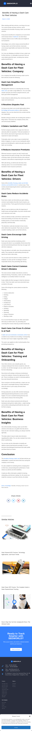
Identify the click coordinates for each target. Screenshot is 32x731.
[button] (30, 716)
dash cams (4, 90)
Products (3, 681)
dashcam (16, 36)
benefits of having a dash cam (12, 458)
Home (2, 485)
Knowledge (8, 485)
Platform (13, 681)
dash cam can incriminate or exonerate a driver (14, 334)
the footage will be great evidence (10, 110)
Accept (16, 727)
